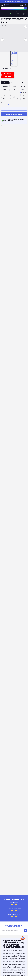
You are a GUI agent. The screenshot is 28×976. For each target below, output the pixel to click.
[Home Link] (9, 5)
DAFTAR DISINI (7, 73)
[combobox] (12, 8)
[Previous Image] (2, 40)
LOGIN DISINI (8, 76)
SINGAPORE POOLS (14, 114)
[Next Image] (25, 40)
